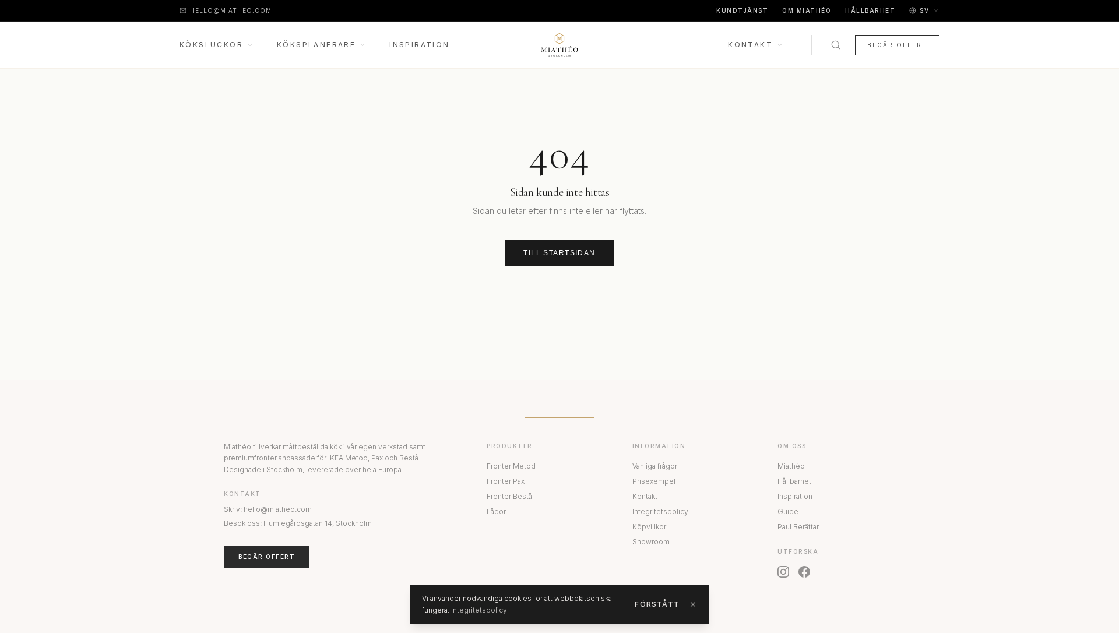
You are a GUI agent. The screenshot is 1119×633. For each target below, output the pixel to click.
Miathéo (791, 466)
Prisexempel (653, 481)
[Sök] (836, 45)
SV (924, 10)
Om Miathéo (806, 10)
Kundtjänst (742, 10)
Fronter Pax (506, 481)
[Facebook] (804, 572)
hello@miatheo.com (231, 10)
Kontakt (750, 44)
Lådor (496, 511)
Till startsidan (559, 253)
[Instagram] (783, 572)
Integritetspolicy (660, 511)
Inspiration (419, 44)
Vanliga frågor (654, 466)
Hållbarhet (870, 10)
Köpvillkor (649, 526)
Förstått (657, 604)
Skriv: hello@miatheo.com (268, 509)
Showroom (651, 541)
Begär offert (897, 44)
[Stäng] (693, 604)
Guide (787, 511)
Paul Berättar (798, 526)
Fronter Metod (511, 466)
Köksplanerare (316, 44)
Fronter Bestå (509, 496)
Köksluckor (211, 44)
